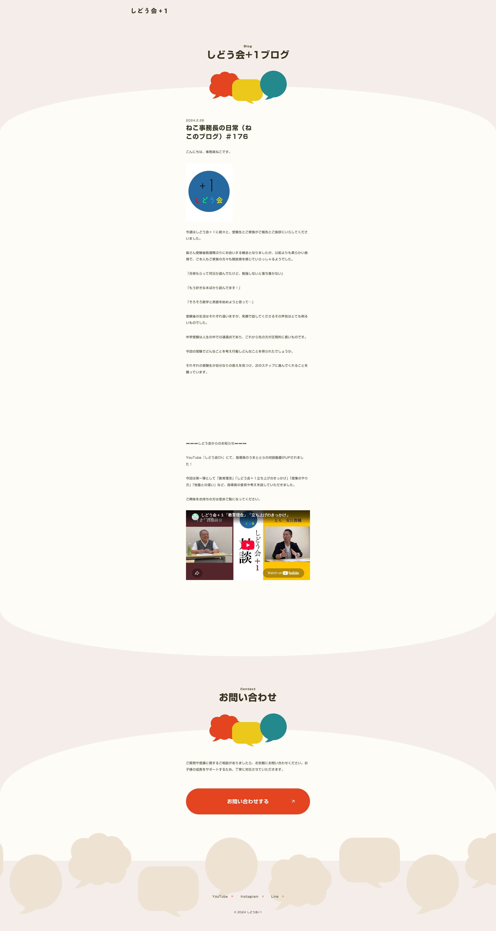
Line (275, 896)
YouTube (220, 896)
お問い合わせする (248, 801)
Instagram (249, 896)
